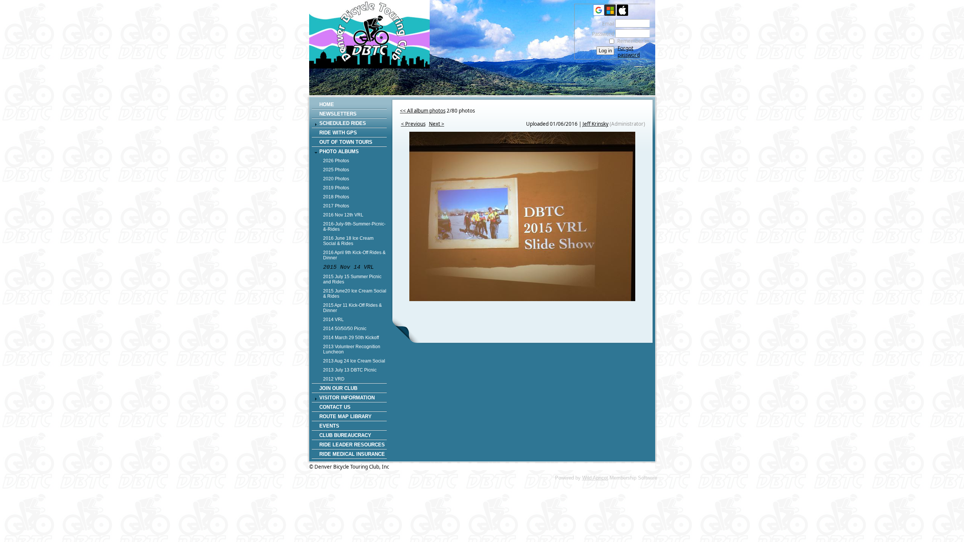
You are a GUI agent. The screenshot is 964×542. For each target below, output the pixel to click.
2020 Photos (336, 178)
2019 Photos (336, 187)
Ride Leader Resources (352, 445)
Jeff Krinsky (596, 123)
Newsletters (338, 114)
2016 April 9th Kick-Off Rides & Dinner (354, 255)
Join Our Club (338, 388)
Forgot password (629, 51)
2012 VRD (334, 379)
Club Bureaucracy (345, 435)
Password (601, 33)
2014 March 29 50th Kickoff (351, 337)
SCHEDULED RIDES (342, 123)
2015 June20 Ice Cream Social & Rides (354, 293)
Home (326, 104)
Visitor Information (347, 397)
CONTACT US (335, 407)
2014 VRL (333, 319)
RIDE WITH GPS (338, 133)
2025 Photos (336, 169)
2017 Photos (336, 206)
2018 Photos (336, 196)
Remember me (634, 41)
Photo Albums (339, 151)
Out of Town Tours (345, 142)
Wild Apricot (595, 478)
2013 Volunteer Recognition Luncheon (351, 349)
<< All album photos (422, 110)
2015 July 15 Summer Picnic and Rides (352, 279)
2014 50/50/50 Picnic (344, 328)
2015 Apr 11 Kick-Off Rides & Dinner (352, 308)
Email (606, 23)
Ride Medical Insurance (352, 454)
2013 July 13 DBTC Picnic (350, 370)
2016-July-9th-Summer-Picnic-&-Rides (354, 226)
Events (329, 426)
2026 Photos (336, 160)
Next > (436, 123)
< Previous (413, 123)
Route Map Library (345, 416)
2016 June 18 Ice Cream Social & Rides (348, 241)
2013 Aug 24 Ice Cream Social (354, 361)
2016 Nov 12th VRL (343, 215)
